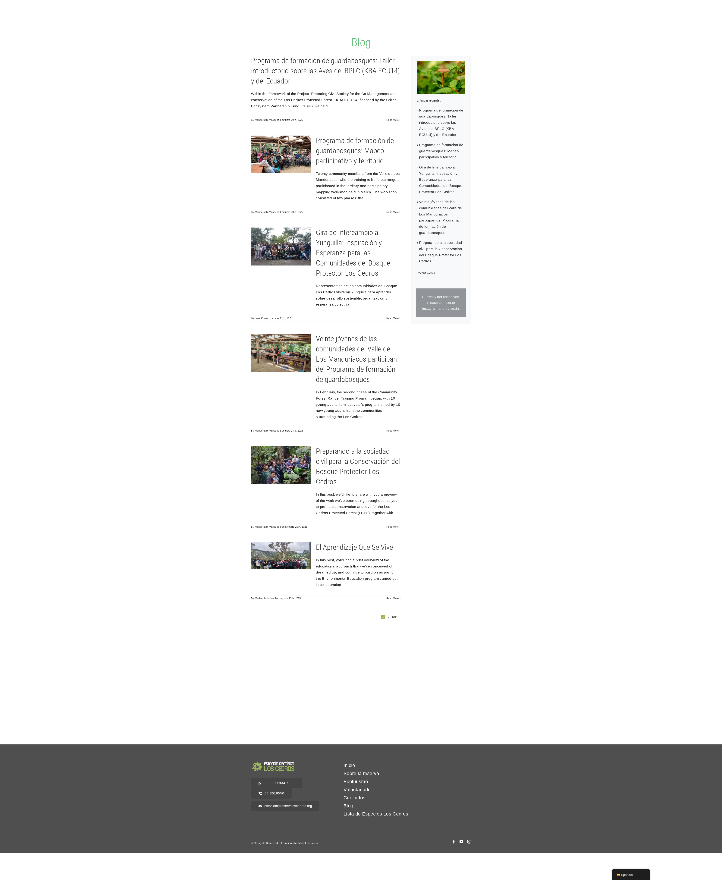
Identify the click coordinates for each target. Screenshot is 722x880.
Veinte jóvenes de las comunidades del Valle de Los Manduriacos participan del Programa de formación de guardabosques (356, 359)
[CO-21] (441, 63)
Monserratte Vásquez (267, 119)
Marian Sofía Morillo (266, 598)
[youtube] (461, 842)
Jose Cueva (261, 318)
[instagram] (469, 842)
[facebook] (454, 842)
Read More (392, 119)
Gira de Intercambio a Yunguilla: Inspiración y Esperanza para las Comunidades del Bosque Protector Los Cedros (353, 253)
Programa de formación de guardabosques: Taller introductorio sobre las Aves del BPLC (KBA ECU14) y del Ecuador (325, 70)
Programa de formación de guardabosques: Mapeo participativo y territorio (355, 150)
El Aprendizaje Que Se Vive (354, 547)
